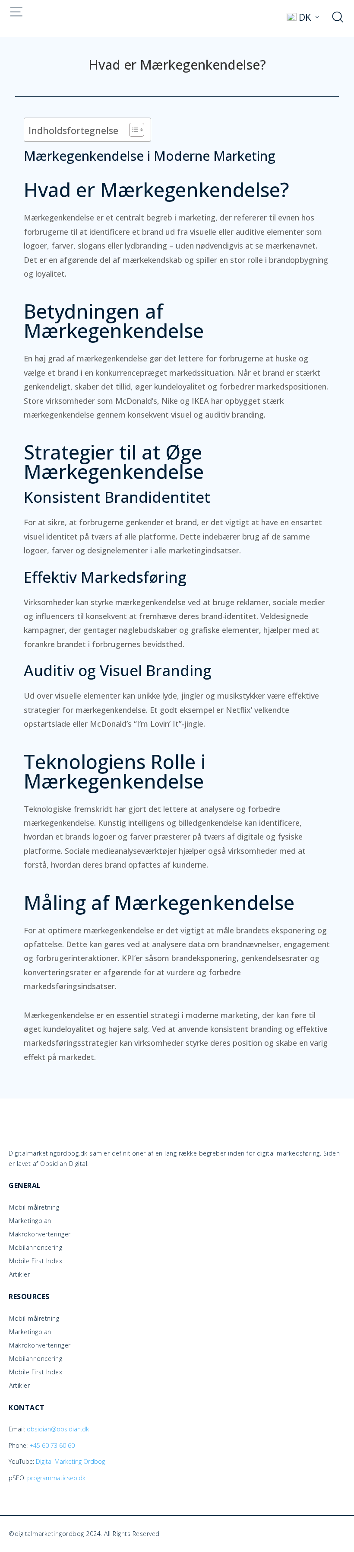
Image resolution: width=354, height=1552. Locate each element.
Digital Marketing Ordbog (70, 1461)
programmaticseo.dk (56, 1478)
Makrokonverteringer (40, 1234)
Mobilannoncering (35, 1248)
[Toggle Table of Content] (132, 129)
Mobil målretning (34, 1207)
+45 (52, 1445)
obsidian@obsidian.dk (58, 1429)
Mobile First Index (35, 1261)
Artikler (19, 1274)
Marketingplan (30, 1221)
